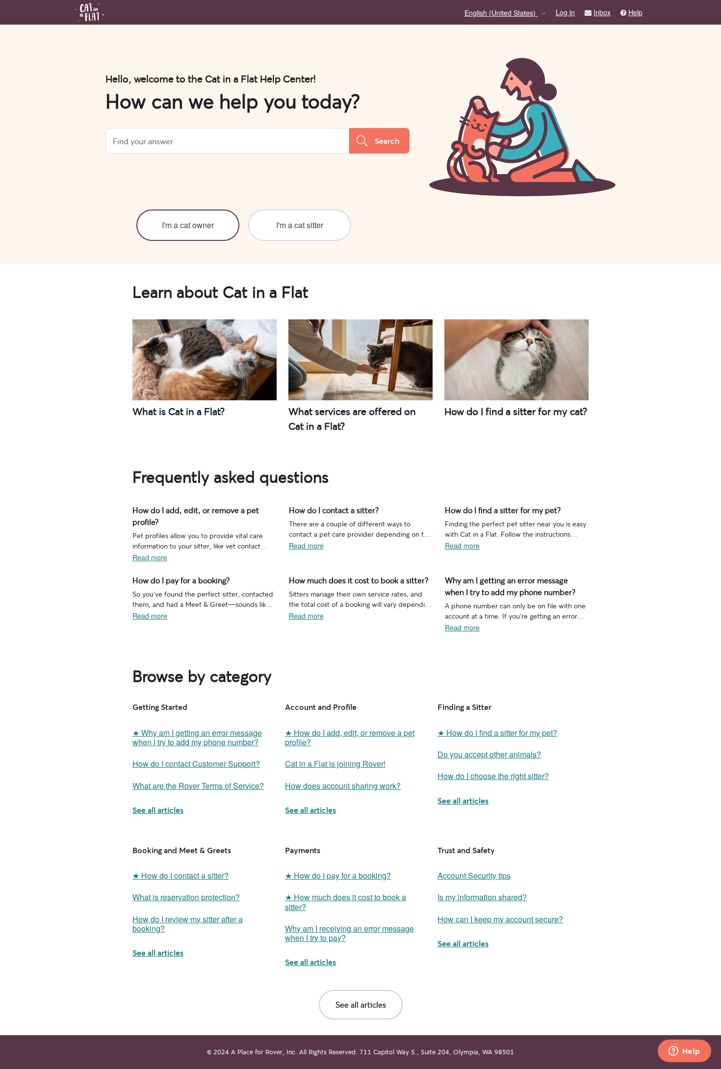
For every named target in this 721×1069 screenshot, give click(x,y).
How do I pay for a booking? (176, 579)
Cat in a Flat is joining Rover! (335, 763)
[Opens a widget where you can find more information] (684, 1052)
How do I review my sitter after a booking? (187, 923)
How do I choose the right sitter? (493, 776)
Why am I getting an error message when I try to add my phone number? (516, 584)
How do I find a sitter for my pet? (495, 509)
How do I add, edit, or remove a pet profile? (199, 509)
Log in (565, 12)
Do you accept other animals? (489, 754)
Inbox (602, 12)
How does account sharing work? (343, 785)
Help (635, 12)
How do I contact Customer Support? (196, 763)
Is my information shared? (482, 897)
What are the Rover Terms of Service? (198, 785)
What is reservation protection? (186, 897)
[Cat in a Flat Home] (89, 12)
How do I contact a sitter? (328, 509)
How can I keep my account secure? (500, 919)
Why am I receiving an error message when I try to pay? (349, 933)
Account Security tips (474, 875)
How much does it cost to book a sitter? (350, 579)
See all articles (157, 810)
